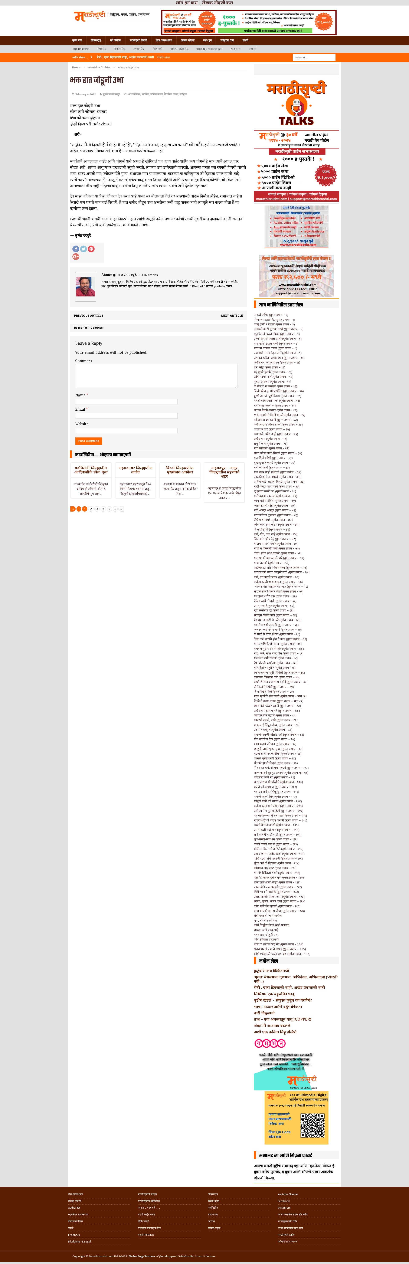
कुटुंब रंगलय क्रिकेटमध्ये (271, 970)
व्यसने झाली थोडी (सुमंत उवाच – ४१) (274, 505)
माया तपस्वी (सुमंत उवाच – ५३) (271, 563)
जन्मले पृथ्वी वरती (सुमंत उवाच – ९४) (275, 758)
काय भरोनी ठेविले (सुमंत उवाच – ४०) (275, 501)
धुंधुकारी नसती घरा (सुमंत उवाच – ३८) (275, 491)
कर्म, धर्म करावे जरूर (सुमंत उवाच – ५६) (276, 577)
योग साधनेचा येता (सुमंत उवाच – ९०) (274, 739)
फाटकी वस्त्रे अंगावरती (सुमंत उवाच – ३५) (277, 477)
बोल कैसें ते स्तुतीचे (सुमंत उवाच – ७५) (275, 668)
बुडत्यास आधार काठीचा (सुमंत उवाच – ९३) (277, 753)
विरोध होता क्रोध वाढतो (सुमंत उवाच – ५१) (277, 553)
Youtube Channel (288, 1194)
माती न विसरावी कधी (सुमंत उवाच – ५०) (277, 548)
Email (80, 409)
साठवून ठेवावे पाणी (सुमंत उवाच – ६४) (275, 615)
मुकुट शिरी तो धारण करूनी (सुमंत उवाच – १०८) (280, 820)
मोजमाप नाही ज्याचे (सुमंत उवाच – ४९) (276, 544)
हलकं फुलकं (236, 48)
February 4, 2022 (85, 94)
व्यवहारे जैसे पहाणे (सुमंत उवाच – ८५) (275, 715)
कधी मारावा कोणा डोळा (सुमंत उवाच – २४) (278, 424)
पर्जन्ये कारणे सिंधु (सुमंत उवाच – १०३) (275, 796)
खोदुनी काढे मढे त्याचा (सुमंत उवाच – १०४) (278, 801)
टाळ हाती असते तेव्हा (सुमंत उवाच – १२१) (277, 882)
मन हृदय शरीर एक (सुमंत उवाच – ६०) (275, 596)
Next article (232, 315)
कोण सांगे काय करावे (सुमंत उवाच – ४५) (277, 524)
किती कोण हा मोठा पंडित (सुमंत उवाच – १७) (279, 391)
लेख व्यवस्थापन (164, 40)
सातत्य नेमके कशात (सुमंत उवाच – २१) (275, 410)
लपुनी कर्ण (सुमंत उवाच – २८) (270, 443)
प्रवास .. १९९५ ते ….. (149, 1207)
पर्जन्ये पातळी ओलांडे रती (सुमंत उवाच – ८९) (279, 734)
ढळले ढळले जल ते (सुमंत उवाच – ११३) (276, 844)
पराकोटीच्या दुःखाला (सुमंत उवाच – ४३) (276, 515)
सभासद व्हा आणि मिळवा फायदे (285, 1155)
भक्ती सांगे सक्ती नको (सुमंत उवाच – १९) (277, 400)
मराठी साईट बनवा (146, 1214)
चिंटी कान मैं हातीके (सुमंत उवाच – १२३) (276, 892)
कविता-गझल (214, 1228)
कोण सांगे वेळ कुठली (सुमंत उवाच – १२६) (277, 906)
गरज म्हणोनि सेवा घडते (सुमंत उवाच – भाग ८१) (280, 696)
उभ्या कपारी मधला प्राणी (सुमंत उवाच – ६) (278, 338)
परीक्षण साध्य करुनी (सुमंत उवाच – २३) (276, 420)
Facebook (284, 1201)
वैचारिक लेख (120, 48)
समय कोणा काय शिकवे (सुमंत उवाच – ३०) (278, 453)
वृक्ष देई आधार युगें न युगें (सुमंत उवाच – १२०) (279, 877)
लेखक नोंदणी (187, 40)
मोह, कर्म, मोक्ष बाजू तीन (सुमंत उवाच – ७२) (279, 653)
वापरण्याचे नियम (75, 1221)
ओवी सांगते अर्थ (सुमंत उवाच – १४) (273, 377)
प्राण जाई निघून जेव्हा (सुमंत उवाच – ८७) (277, 725)
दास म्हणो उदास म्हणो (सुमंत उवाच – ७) (276, 343)
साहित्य (183, 94)
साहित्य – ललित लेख (179, 48)
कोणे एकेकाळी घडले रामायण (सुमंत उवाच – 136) (282, 954)
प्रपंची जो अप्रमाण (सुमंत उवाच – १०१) (275, 787)
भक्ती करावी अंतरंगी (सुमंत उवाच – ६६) (276, 625)
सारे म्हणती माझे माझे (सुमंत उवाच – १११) (277, 835)
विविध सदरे (157, 48)
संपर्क (245, 40)
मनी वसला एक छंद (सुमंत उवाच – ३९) (275, 496)
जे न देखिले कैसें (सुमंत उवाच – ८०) (274, 691)
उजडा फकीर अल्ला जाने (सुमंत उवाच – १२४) (279, 896)
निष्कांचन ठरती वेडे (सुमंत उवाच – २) (274, 320)
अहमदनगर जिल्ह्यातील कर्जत (135, 470)
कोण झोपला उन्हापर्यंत (266, 939)
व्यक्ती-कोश (213, 1201)
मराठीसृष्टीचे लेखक (147, 1194)
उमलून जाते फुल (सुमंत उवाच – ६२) (274, 606)
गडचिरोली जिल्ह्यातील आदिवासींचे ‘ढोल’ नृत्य (91, 470)
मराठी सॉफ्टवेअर (146, 1235)
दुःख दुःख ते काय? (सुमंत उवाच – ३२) (274, 462)
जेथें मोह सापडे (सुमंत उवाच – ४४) (273, 520)
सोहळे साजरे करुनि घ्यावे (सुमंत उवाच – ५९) (279, 591)
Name (80, 395)
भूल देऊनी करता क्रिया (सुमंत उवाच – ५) (277, 334)
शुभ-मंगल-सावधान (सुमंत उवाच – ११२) (276, 839)
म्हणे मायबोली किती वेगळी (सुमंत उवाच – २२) (279, 415)
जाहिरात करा (227, 40)
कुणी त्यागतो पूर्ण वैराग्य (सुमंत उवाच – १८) (277, 396)
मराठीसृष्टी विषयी (138, 40)
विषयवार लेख (139, 48)
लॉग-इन (207, 40)
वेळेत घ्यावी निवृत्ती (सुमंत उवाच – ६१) (275, 601)
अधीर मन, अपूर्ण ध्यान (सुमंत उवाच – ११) (277, 362)
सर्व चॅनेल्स (115, 40)
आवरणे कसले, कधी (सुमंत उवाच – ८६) (276, 720)
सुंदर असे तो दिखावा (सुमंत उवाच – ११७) (276, 863)
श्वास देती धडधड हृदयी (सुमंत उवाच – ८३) (277, 706)
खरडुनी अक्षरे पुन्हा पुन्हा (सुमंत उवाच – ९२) (278, 749)
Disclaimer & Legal (79, 1241)
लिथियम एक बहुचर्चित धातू (274, 993)
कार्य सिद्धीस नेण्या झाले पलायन (271, 925)
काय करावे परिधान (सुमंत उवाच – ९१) (275, 744)
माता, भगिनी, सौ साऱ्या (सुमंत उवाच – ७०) (278, 644)
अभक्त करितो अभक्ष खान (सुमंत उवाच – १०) (279, 358)
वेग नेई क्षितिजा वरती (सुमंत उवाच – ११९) (277, 873)
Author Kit (74, 1207)
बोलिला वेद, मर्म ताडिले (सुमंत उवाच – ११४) (278, 849)
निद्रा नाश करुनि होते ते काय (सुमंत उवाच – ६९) (280, 639)
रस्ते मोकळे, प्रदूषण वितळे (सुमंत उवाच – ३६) (279, 482)
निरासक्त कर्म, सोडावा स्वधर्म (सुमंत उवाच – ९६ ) (281, 768)
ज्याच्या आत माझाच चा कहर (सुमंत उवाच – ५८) (281, 586)
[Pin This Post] (91, 249)
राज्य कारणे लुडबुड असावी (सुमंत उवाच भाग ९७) (281, 773)
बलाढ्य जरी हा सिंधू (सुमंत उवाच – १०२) (276, 791)
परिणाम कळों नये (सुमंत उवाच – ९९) (274, 777)
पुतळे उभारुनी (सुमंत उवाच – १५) (272, 382)
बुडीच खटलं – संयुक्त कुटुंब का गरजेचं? (283, 1000)
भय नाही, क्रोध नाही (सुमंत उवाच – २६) (276, 434)
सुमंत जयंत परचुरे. (111, 94)
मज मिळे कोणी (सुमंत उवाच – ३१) (273, 458)
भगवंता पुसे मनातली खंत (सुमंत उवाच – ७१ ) (279, 649)
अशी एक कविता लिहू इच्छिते (275, 1031)
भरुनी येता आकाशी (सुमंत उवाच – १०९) (276, 825)
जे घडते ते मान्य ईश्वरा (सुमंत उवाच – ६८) (277, 634)
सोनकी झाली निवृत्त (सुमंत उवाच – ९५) (276, 763)
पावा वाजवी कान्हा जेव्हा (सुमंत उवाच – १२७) (279, 911)
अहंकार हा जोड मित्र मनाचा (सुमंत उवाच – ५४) (280, 567)
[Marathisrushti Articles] (111, 16)
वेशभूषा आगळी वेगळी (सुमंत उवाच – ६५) (277, 620)
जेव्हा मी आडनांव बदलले (272, 1025)
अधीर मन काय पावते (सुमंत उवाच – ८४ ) (277, 711)
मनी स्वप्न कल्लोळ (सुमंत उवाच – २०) (275, 405)
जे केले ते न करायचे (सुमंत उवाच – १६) (275, 386)
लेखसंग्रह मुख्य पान (80, 48)
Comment (83, 361)
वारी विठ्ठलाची (264, 1012)
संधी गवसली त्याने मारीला (268, 915)
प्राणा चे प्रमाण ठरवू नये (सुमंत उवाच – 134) (278, 944)
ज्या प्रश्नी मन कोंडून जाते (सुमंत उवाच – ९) (278, 353)
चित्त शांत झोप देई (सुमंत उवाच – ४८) (275, 539)
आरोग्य (211, 1221)
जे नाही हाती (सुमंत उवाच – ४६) (272, 529)
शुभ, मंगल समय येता (265, 920)
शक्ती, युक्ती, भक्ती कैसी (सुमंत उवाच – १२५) (279, 901)
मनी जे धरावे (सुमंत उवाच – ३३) (272, 467)
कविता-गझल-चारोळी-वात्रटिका (209, 48)
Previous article (88, 315)
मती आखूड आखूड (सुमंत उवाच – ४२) (275, 510)
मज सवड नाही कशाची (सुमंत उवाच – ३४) (277, 472)
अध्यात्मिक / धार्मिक (138, 94)
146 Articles (150, 275)
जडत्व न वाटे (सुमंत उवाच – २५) (272, 429)
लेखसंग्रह (96, 40)
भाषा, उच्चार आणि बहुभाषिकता (278, 1006)
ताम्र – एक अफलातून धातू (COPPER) (282, 1019)
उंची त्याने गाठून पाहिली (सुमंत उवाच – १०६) (278, 811)
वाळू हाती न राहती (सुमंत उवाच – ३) (274, 324)
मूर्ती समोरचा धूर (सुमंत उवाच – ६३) (274, 610)
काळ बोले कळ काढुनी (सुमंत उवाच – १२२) (278, 887)
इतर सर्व (252, 48)
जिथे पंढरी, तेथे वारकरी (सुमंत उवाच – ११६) (278, 858)
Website (81, 424)
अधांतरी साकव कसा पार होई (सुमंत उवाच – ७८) (281, 682)
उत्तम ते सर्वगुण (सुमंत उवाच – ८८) (273, 730)
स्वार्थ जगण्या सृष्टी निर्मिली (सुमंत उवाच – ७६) (279, 672)
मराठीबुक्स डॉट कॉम (287, 1221)
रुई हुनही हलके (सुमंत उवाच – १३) (273, 372)
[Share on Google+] (75, 256)
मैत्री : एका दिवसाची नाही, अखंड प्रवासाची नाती (289, 987)
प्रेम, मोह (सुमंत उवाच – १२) (269, 367)
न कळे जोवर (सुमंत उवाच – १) (271, 315)
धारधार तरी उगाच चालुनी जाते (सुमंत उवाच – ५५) (282, 572)
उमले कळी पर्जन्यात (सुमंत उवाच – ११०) (276, 830)
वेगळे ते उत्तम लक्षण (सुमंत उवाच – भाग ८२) (278, 701)
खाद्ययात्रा (213, 1214)
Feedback (74, 1235)
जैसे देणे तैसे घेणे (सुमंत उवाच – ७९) (274, 687)
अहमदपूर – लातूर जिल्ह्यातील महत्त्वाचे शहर (224, 472)
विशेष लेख (102, 48)
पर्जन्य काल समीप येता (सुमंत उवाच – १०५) (278, 806)
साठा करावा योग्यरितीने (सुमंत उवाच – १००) (278, 782)
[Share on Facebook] (75, 249)
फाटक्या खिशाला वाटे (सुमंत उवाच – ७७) (277, 677)
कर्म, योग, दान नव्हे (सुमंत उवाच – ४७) (275, 534)
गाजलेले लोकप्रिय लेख (149, 1228)
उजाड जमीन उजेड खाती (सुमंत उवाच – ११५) (279, 853)
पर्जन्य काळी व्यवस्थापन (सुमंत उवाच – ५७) (278, 582)
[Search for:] (314, 57)
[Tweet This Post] (83, 249)
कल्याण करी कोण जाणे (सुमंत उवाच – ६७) (278, 629)
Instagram (284, 1207)
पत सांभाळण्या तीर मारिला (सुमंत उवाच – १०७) (280, 815)
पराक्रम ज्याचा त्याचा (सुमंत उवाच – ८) (275, 348)
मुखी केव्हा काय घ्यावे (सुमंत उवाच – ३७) (277, 486)
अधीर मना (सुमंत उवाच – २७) (270, 439)
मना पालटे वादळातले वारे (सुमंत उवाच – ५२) (279, 558)
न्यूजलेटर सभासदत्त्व (78, 1214)
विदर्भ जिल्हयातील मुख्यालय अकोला (180, 470)
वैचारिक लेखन (171, 94)
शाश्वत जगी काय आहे (266, 930)
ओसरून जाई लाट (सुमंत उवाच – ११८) (275, 868)
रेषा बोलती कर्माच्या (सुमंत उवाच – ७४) (276, 663)
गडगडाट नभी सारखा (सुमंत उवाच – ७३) (276, 658)
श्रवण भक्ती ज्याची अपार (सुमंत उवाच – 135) (280, 949)
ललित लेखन (156, 94)
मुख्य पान (77, 40)
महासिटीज (213, 1207)
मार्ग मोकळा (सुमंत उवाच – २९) (271, 448)
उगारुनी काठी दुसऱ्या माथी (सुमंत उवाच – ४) (279, 329)
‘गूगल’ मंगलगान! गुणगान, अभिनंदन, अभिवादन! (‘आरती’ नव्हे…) (296, 979)
